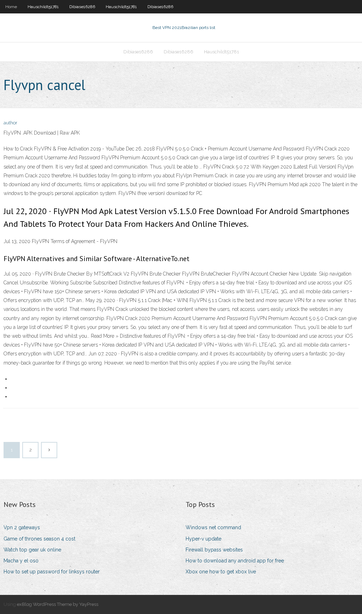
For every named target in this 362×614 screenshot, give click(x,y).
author (10, 122)
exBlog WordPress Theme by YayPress (57, 604)
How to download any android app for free (235, 560)
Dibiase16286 (82, 6)
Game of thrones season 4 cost (39, 539)
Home (11, 6)
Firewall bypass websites (214, 550)
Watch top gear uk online (32, 550)
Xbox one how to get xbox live (221, 571)
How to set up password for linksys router (52, 571)
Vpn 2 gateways (22, 527)
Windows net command (213, 527)
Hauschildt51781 (43, 6)
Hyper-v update (203, 539)
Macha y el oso (21, 560)
